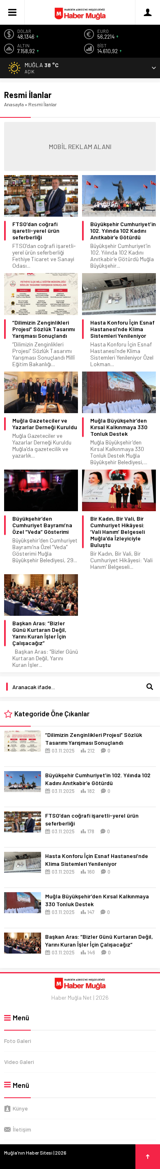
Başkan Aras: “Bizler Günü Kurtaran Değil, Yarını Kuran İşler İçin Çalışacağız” (39, 633)
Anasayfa (14, 104)
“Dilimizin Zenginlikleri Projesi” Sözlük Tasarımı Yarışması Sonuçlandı (43, 329)
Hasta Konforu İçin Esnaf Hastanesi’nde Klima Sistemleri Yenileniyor (122, 329)
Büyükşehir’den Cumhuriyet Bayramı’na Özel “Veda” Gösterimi (42, 525)
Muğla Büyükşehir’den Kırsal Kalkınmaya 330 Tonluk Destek (118, 427)
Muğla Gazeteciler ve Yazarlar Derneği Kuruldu (44, 423)
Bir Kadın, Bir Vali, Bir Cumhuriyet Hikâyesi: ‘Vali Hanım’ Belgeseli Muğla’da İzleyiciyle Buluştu (117, 531)
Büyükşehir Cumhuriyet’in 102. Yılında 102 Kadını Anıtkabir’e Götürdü (123, 231)
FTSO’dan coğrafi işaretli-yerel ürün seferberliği (35, 231)
